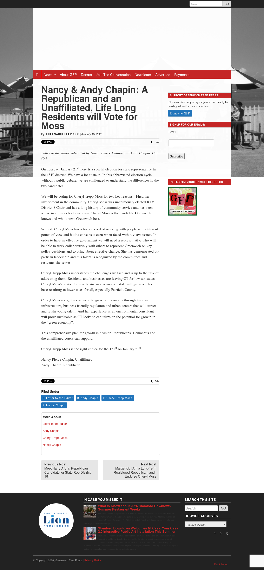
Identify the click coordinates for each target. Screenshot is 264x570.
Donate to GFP (180, 113)
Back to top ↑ (222, 564)
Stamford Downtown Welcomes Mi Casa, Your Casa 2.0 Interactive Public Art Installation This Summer (138, 530)
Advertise (162, 74)
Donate (86, 74)
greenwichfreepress (62, 134)
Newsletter (143, 74)
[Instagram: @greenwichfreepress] (182, 200)
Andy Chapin (89, 398)
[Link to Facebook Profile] (221, 533)
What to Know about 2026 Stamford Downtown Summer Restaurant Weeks (134, 508)
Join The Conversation (113, 74)
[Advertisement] (132, 36)
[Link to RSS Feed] (227, 533)
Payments (182, 74)
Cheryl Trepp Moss (119, 398)
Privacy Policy (93, 560)
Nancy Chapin (55, 405)
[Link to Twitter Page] (215, 533)
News (48, 74)
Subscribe (176, 156)
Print (156, 142)
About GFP (68, 74)
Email (172, 131)
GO (227, 4)
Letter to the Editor (59, 398)
